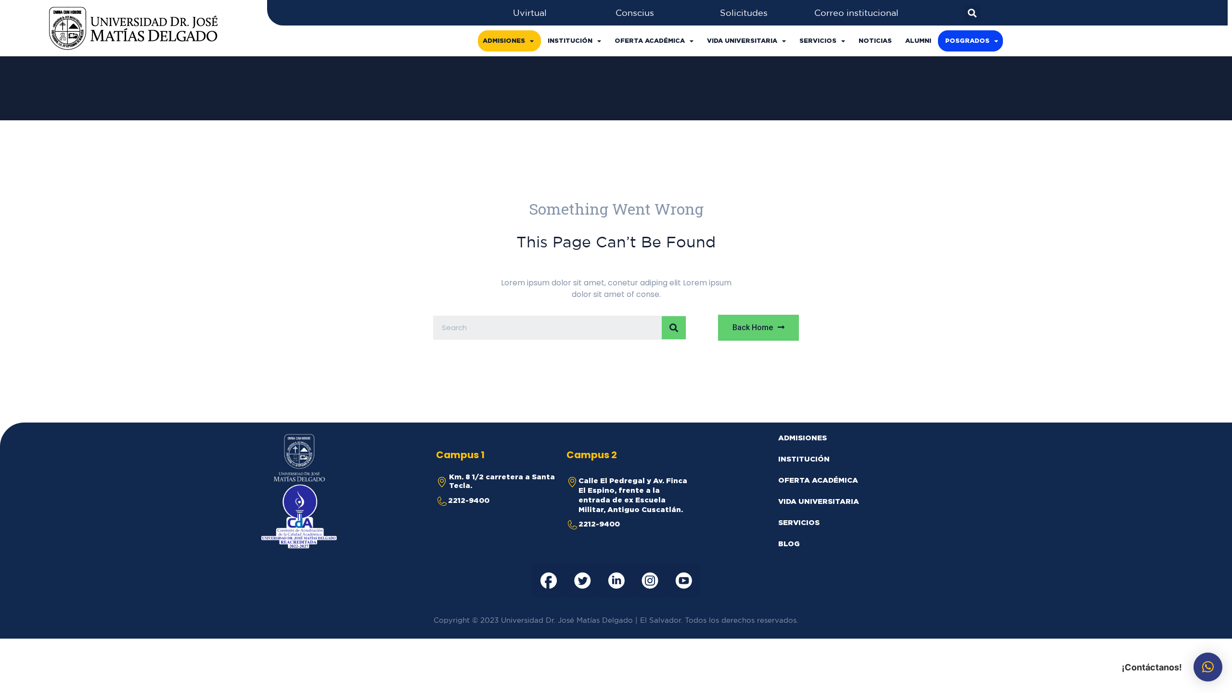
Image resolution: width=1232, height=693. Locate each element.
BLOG (789, 543)
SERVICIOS (817, 40)
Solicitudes (744, 12)
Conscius (635, 12)
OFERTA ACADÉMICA (650, 40)
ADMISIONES (504, 40)
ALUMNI (918, 40)
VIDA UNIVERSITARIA (742, 40)
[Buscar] (674, 327)
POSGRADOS (967, 40)
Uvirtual (530, 12)
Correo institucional (856, 12)
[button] (758, 328)
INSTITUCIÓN (570, 40)
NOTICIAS (875, 40)
